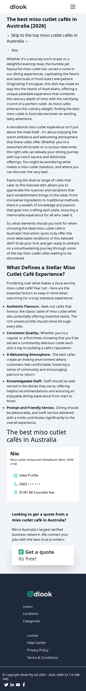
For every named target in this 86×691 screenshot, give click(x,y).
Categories (31, 621)
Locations (30, 613)
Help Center (36, 642)
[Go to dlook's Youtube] (18, 685)
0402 (29, 484)
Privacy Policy (37, 650)
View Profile (28, 475)
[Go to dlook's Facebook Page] (24, 685)
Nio (15, 50)
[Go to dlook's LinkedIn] (12, 685)
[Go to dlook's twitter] (6, 685)
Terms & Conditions (42, 657)
